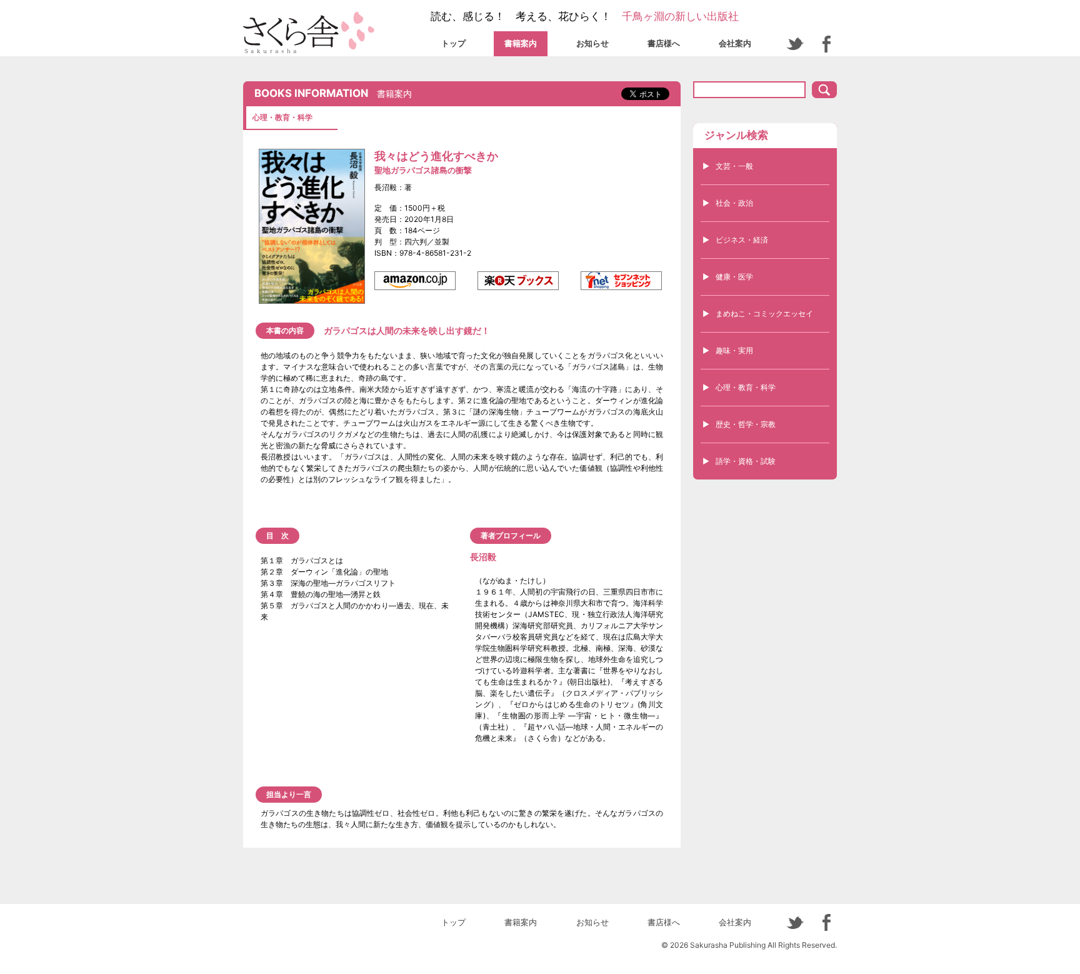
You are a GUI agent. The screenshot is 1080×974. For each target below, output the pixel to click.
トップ (453, 43)
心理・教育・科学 (746, 387)
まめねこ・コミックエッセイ (764, 313)
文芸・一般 (734, 166)
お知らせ (592, 43)
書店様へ (664, 43)
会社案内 (735, 43)
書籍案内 (520, 43)
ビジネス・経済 (742, 239)
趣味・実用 (734, 350)
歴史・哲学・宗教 (746, 424)
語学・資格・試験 (746, 461)
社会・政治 (734, 203)
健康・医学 (734, 276)
